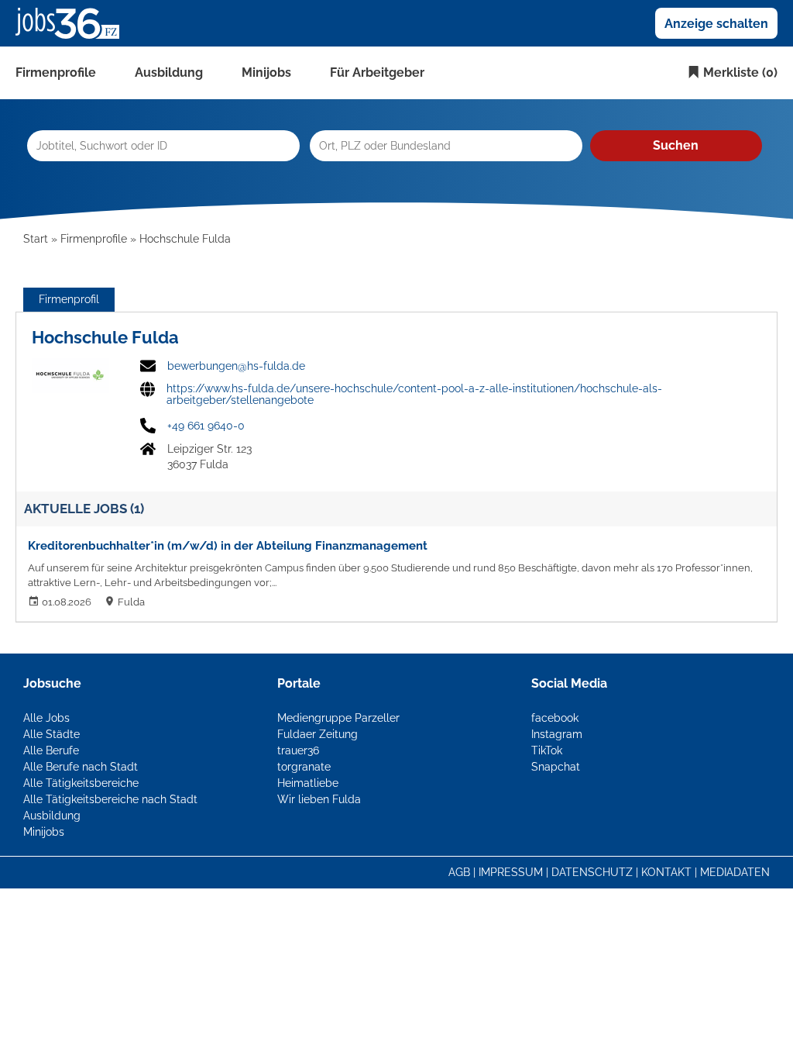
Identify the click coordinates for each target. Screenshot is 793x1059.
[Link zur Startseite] (73, 22)
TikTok (546, 750)
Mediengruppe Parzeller (338, 718)
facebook (554, 718)
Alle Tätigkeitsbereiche (81, 783)
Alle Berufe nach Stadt (80, 767)
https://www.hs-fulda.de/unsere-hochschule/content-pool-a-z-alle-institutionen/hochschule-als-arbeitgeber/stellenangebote (414, 394)
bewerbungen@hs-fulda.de (236, 366)
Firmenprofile (55, 72)
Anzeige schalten (716, 23)
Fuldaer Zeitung (317, 734)
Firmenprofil (69, 299)
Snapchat (555, 767)
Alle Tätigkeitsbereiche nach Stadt (110, 799)
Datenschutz (592, 872)
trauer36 (298, 750)
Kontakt (666, 872)
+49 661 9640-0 (206, 425)
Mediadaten (735, 872)
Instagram (556, 734)
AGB (459, 872)
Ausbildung (169, 72)
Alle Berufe (51, 750)
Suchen (676, 145)
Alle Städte (51, 734)
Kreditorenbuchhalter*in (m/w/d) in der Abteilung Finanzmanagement (227, 546)
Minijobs (266, 72)
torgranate (304, 767)
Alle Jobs (46, 718)
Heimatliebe (307, 783)
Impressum (511, 872)
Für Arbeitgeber (377, 72)
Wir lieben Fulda (319, 799)
